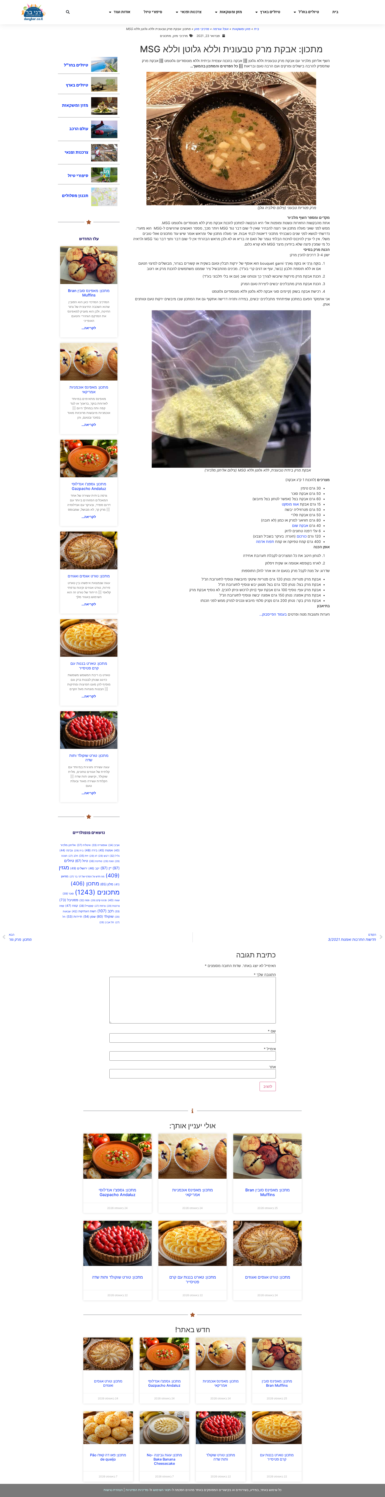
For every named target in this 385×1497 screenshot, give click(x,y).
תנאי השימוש (162, 1490)
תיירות (74, 916)
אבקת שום (300, 525)
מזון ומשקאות (231, 12)
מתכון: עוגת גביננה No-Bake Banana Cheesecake (164, 1459)
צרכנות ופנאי (191, 12)
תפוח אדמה (265, 541)
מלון (106, 884)
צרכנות (113, 905)
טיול (81, 861)
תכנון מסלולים (75, 196)
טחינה (95, 861)
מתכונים (97, 892)
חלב (73, 855)
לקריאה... (89, 328)
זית (83, 855)
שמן (89, 916)
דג (93, 855)
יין (105, 868)
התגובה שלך (265, 974)
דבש (103, 855)
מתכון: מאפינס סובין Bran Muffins (89, 292)
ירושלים (78, 868)
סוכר (68, 893)
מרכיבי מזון (201, 29)
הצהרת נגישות (113, 1490)
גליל (115, 855)
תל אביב (106, 922)
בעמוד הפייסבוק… (273, 614)
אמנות (105, 850)
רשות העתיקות (84, 911)
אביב (114, 845)
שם (272, 1031)
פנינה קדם (99, 900)
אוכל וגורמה (221, 29)
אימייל (270, 1049)
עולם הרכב (78, 129)
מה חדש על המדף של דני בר (87, 876)
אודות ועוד (122, 12)
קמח (71, 905)
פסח (84, 900)
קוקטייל (86, 905)
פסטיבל (68, 900)
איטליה (84, 845)
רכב (105, 911)
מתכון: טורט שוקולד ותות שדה (89, 757)
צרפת (100, 906)
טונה (108, 861)
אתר (272, 1067)
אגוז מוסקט (290, 504)
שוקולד (105, 917)
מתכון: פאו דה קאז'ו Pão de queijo (108, 1457)
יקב (93, 868)
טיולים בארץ (270, 12)
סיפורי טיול (153, 12)
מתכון (85, 883)
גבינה (66, 850)
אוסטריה (99, 845)
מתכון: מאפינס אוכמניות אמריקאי (89, 389)
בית (335, 12)
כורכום (302, 536)
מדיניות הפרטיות (137, 1490)
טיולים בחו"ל (309, 12)
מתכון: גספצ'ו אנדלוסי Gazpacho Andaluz (89, 486)
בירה (91, 850)
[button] (67, 12)
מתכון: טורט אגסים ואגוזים (89, 576)
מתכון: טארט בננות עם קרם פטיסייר (88, 665)
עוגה (114, 900)
